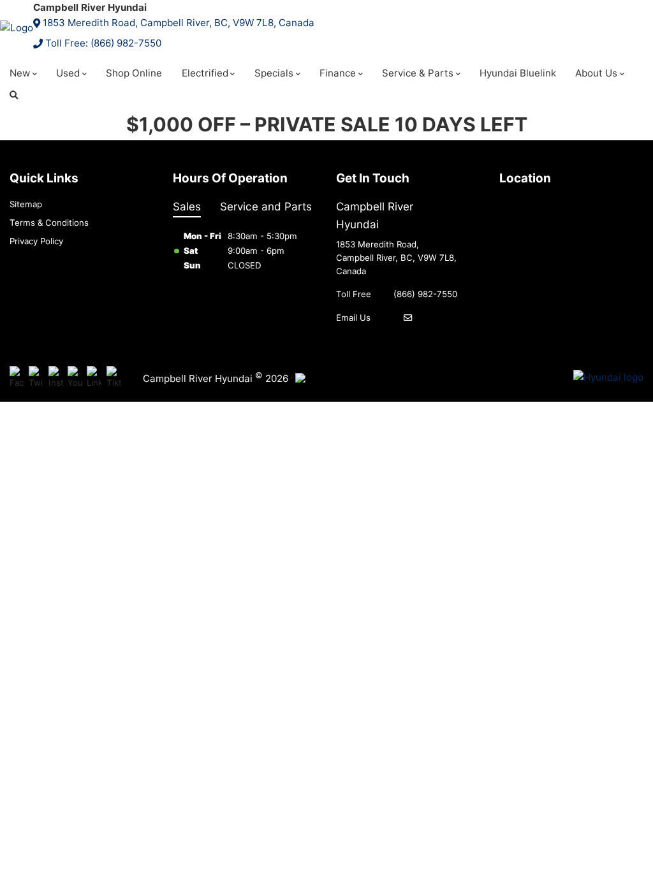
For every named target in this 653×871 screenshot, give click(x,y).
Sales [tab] (187, 206)
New (20, 73)
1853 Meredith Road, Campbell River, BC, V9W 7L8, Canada (178, 23)
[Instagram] (55, 377)
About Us (596, 73)
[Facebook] (17, 377)
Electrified (205, 73)
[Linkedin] (94, 377)
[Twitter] (36, 377)
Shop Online (134, 73)
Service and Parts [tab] (266, 206)
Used (68, 73)
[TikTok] (113, 377)
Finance (337, 73)
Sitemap (26, 204)
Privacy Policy (36, 241)
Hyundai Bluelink (518, 73)
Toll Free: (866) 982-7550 (103, 43)
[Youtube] (75, 377)
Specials (273, 73)
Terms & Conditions (49, 222)
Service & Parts (417, 73)
